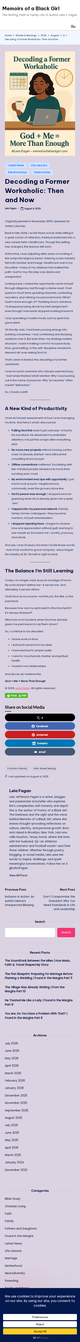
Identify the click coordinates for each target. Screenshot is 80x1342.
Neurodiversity (15, 1273)
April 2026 (12, 1066)
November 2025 (16, 1103)
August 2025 (13, 1118)
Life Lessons (39, 165)
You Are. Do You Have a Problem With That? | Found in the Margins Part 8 (36, 1016)
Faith (8, 1214)
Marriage (11, 1258)
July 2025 (11, 1125)
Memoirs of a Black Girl (30, 8)
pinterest (42, 734)
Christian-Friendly (17, 768)
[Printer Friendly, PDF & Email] (16, 695)
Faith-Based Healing (44, 768)
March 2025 (13, 1155)
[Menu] (73, 26)
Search (40, 922)
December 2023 (16, 1170)
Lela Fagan (23, 688)
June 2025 (12, 1133)
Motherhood (13, 1266)
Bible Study (12, 1199)
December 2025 (16, 1096)
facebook (42, 726)
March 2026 (13, 1073)
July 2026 (11, 1043)
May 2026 (11, 1058)
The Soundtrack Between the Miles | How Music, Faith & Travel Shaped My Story (37, 963)
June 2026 (12, 1051)
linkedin (42, 743)
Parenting (11, 1281)
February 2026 (15, 1081)
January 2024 (14, 1162)
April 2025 (11, 1148)
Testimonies (42, 172)
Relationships (17, 172)
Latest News (16, 165)
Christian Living (15, 1206)
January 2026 (14, 1088)
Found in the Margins (19, 1236)
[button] (18, 875)
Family (9, 1221)
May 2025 (11, 1140)
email (42, 751)
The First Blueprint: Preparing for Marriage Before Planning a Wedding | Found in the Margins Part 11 (39, 976)
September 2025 (16, 1110)
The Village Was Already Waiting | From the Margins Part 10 (35, 989)
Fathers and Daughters (21, 1229)
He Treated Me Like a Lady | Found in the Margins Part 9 (39, 1002)
